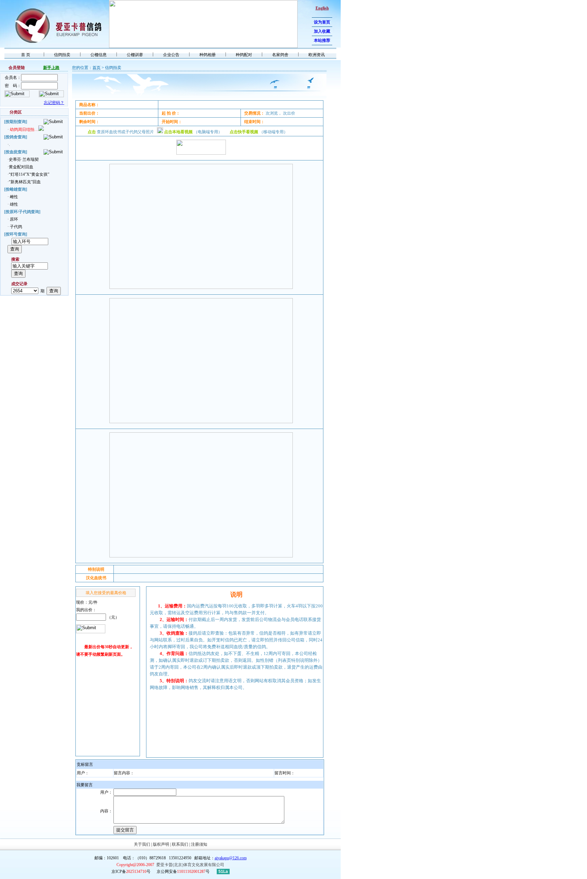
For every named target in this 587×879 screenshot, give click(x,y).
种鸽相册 (207, 54)
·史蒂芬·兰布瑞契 (23, 159)
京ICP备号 (131, 871)
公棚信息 (98, 54)
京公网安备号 (183, 871)
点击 (92, 132)
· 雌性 (12, 196)
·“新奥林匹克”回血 (24, 181)
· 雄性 (12, 204)
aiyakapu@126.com (231, 858)
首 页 (25, 54)
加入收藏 (322, 31)
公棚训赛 (135, 54)
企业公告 (171, 54)
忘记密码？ (54, 102)
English (322, 8)
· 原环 (12, 219)
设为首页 (322, 22)
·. (8, 144)
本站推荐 (322, 40)
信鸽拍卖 (62, 54)
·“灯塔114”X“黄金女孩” (28, 174)
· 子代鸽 (14, 226)
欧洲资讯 (316, 54)
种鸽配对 (244, 54)
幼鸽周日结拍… (24, 129)
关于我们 (142, 844)
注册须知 (199, 844)
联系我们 (180, 844)
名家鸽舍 (280, 54)
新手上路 (51, 67)
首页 (96, 67)
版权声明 (161, 844)
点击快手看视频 (244, 132)
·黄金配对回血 (20, 167)
